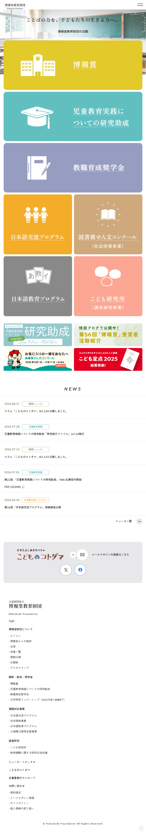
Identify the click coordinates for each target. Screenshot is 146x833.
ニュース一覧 (124, 521)
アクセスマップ (19, 668)
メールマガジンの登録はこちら (110, 554)
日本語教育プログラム (23, 726)
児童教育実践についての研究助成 (30, 689)
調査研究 (14, 741)
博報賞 (14, 684)
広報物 (14, 662)
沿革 (13, 646)
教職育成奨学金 (19, 694)
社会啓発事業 (18, 721)
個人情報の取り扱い (22, 808)
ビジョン (15, 636)
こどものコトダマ (19, 770)
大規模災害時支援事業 (23, 731)
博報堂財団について (21, 629)
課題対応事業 (17, 709)
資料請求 (15, 792)
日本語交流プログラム (23, 715)
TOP (11, 621)
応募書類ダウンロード (22, 778)
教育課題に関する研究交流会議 (29, 753)
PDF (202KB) (12, 487)
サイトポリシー (19, 803)
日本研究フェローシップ (38, 700)
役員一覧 (15, 652)
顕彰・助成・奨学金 (21, 677)
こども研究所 (18, 747)
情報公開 (15, 657)
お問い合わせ (17, 786)
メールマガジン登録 (22, 798)
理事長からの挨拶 (21, 641)
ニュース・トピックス (22, 762)
